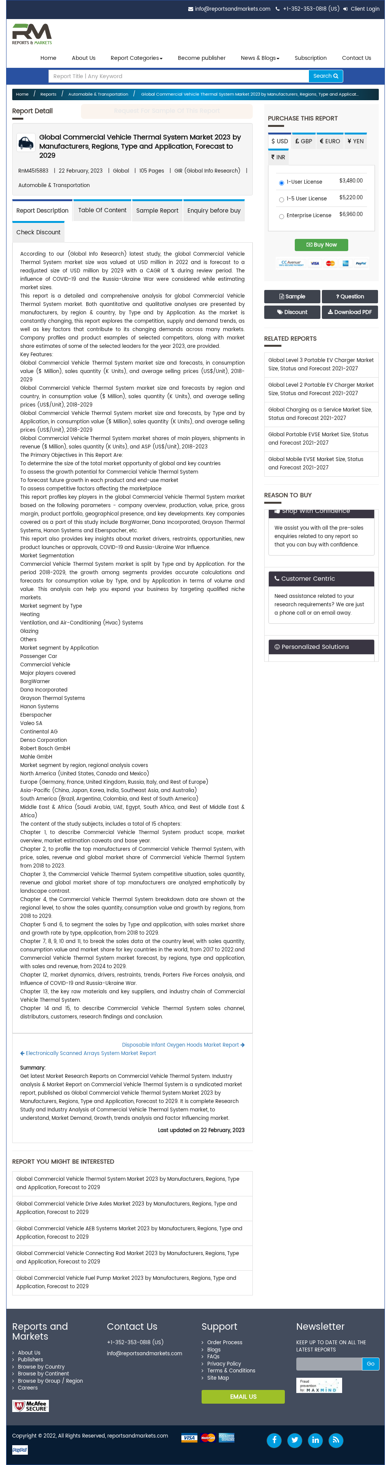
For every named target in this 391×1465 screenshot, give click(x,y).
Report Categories (135, 58)
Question (351, 296)
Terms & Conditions (231, 1371)
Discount (295, 312)
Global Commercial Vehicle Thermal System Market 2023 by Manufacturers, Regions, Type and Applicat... (249, 94)
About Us (83, 58)
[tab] (102, 210)
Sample (294, 296)
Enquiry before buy (214, 211)
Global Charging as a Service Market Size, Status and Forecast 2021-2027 (320, 414)
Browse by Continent (43, 1374)
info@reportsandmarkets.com (232, 9)
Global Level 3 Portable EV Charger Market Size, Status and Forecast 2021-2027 (321, 365)
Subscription (311, 58)
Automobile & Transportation (98, 94)
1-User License (304, 182)
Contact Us (356, 58)
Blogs (214, 1350)
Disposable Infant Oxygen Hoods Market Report (181, 1045)
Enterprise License (309, 216)
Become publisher (202, 58)
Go (371, 1363)
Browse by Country (41, 1367)
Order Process (224, 1343)
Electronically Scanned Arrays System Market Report (90, 1054)
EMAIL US (243, 1397)
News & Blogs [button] (258, 58)
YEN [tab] (357, 141)
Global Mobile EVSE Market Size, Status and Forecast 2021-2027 (316, 464)
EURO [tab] (331, 141)
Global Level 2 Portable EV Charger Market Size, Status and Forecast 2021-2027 (321, 389)
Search (323, 76)
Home (48, 58)
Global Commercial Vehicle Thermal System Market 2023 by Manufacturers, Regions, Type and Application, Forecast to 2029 (140, 146)
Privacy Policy (224, 1364)
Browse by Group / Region (50, 1381)
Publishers (30, 1360)
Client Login (364, 9)
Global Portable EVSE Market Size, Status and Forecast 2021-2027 (318, 439)
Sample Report (157, 211)
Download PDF (352, 312)
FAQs (213, 1357)
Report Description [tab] (42, 211)
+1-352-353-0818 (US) (311, 9)
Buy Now (324, 244)
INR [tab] (280, 157)
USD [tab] (281, 141)
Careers (28, 1388)
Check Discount (38, 232)
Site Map (218, 1378)
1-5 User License (307, 199)
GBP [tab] (305, 141)
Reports (48, 94)
